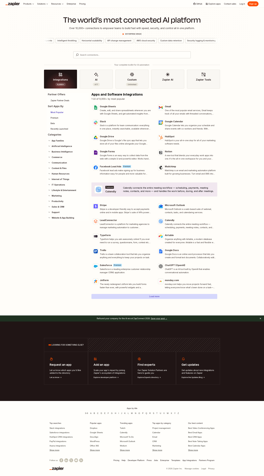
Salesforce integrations (59, 432)
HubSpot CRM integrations (61, 437)
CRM (154, 441)
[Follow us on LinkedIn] (66, 460)
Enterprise (164, 460)
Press (149, 460)
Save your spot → (159, 318)
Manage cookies (192, 468)
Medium (123, 446)
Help (124, 460)
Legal (203, 468)
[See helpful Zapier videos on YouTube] (76, 460)
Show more (54, 450)
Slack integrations (57, 428)
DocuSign (94, 437)
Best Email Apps (195, 432)
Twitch (122, 428)
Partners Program (207, 460)
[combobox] (132, 54)
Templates (175, 460)
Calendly (123, 432)
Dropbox (93, 428)
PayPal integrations (58, 441)
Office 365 (94, 446)
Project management (161, 428)
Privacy (211, 468)
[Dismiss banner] (260, 318)
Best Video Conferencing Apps (201, 428)
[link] (60, 79)
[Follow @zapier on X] (71, 460)
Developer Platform (136, 460)
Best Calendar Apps (196, 446)
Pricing (116, 460)
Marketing (156, 446)
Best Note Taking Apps (198, 441)
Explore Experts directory (148, 377)
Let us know (54, 377)
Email (154, 437)
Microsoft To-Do (127, 437)
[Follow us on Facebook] (61, 460)
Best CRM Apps (195, 437)
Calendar (156, 432)
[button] (68, 112)
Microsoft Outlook (127, 441)
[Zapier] (13, 4)
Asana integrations (58, 446)
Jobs (156, 460)
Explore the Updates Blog (192, 377)
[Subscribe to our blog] (81, 460)
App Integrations (189, 460)
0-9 (86, 413)
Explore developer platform (105, 377)
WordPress (95, 441)
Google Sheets (96, 432)
